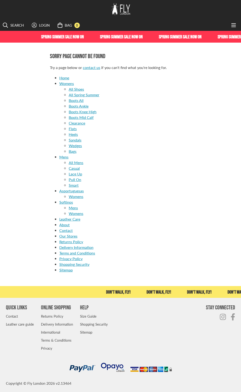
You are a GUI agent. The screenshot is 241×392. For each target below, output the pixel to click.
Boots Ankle (78, 106)
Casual (74, 168)
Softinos (66, 202)
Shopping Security (74, 264)
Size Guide (88, 316)
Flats (73, 128)
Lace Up (75, 174)
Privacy (46, 348)
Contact (66, 230)
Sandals (75, 140)
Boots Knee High (82, 111)
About (64, 224)
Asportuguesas (71, 191)
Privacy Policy (71, 258)
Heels (73, 134)
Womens (66, 83)
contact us (91, 67)
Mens (63, 157)
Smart (74, 185)
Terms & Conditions (56, 340)
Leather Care (69, 219)
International (50, 332)
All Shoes (76, 89)
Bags (72, 151)
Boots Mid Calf (81, 117)
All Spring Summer (84, 94)
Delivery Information (76, 247)
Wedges (75, 145)
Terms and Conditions (77, 253)
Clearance (77, 123)
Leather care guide (20, 324)
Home (64, 78)
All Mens (76, 162)
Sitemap (66, 270)
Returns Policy (71, 241)
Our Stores (68, 236)
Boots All (76, 100)
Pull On (75, 179)
